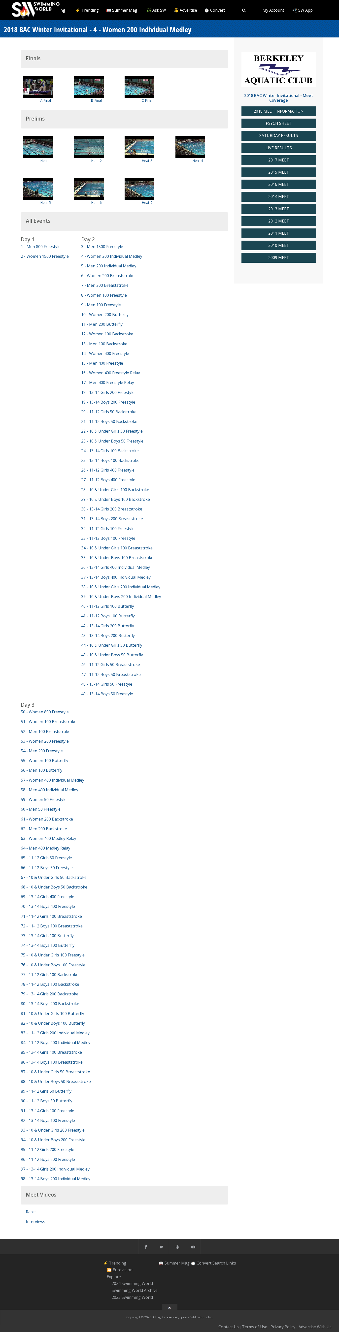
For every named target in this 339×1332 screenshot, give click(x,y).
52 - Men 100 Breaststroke (45, 731)
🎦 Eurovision (120, 1269)
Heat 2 (96, 160)
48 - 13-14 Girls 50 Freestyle (106, 684)
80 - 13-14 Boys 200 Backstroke (50, 1003)
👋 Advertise (185, 10)
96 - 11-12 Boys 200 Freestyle (48, 1159)
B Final (96, 100)
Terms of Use (254, 1327)
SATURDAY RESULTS (278, 135)
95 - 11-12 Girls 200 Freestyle (47, 1149)
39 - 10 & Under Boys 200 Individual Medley (121, 596)
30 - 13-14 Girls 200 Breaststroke (111, 509)
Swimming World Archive (135, 1290)
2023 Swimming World (132, 1297)
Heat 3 (147, 160)
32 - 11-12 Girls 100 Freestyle (108, 528)
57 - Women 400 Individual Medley (52, 780)
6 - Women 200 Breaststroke (108, 275)
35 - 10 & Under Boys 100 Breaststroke (117, 557)
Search (218, 1263)
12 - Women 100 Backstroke (107, 334)
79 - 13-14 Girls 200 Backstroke (49, 994)
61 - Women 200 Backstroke (47, 819)
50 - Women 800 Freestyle (45, 712)
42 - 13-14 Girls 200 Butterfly (107, 626)
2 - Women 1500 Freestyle (45, 256)
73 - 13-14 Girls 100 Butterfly (47, 935)
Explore (114, 1276)
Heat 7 (147, 202)
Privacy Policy (283, 1327)
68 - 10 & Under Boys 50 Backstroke (54, 887)
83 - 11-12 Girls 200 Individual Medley (55, 1033)
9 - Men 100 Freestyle (101, 305)
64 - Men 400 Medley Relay (45, 848)
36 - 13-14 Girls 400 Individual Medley (115, 567)
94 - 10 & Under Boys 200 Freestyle (53, 1139)
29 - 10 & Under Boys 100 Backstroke (115, 499)
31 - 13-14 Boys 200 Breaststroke (112, 518)
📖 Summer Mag (121, 10)
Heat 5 (45, 202)
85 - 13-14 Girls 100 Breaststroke (51, 1052)
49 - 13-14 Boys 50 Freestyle (107, 694)
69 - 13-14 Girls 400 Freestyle (47, 896)
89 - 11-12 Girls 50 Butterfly (46, 1091)
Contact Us (228, 1327)
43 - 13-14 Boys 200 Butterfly (108, 635)
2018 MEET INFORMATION (279, 111)
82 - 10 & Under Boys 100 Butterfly (53, 1023)
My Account (273, 10)
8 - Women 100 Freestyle (104, 295)
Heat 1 (45, 160)
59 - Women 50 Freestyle (44, 799)
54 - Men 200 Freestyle (42, 751)
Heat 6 (96, 202)
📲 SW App (302, 10)
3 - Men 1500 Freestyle (102, 246)
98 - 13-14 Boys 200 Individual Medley (55, 1178)
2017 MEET (278, 160)
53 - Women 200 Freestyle (45, 741)
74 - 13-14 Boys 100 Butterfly (47, 945)
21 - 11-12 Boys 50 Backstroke (109, 421)
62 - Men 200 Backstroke (44, 828)
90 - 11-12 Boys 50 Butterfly (46, 1101)
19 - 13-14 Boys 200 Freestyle (108, 402)
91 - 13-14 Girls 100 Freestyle (47, 1110)
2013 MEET (278, 209)
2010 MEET (278, 245)
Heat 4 (197, 160)
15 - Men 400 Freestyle (102, 363)
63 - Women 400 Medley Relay (48, 838)
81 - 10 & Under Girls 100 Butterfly (52, 1013)
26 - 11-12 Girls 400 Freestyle (108, 470)
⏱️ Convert (214, 10)
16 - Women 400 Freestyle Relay (110, 373)
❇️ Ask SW (156, 10)
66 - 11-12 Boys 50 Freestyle (47, 867)
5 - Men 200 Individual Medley (108, 266)
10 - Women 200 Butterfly (105, 314)
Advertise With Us (315, 1327)
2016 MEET (278, 184)
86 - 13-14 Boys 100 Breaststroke (52, 1062)
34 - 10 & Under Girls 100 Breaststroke (117, 548)
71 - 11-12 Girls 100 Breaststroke (51, 916)
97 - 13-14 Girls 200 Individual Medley (55, 1169)
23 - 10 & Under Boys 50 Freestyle (112, 441)
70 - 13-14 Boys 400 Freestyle (48, 906)
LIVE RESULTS (279, 148)
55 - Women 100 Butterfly (44, 760)
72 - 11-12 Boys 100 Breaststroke (52, 926)
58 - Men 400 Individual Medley (49, 790)
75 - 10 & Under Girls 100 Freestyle (53, 955)
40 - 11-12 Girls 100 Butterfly (107, 606)
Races (31, 1211)
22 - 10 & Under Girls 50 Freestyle (112, 431)
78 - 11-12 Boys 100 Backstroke (50, 984)
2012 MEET (278, 221)
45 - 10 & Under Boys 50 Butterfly (112, 655)
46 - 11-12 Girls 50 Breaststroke (110, 664)
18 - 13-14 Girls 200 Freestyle (108, 392)
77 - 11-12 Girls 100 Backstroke (49, 974)
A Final (45, 100)
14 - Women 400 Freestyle (105, 353)
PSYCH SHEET (279, 123)
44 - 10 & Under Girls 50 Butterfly (111, 645)
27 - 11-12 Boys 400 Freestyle (108, 479)
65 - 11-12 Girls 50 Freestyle (46, 857)
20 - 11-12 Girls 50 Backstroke (108, 411)
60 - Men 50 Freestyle (41, 809)
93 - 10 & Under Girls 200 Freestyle (53, 1130)
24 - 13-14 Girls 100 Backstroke (110, 450)
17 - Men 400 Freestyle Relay (107, 382)
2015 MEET (278, 172)
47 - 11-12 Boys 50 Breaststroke (111, 674)
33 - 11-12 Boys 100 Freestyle (108, 538)
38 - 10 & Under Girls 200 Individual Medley (120, 587)
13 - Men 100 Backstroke (104, 344)
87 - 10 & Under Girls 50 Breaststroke (55, 1072)
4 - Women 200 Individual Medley (111, 256)
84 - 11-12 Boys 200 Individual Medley (55, 1042)
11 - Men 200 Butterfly (102, 324)
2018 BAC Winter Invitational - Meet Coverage (278, 98)
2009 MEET (278, 257)
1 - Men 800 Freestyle (41, 246)
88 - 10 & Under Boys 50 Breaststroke (56, 1081)
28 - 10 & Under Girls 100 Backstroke (115, 489)
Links (231, 1263)
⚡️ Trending (87, 10)
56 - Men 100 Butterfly (41, 770)
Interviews (35, 1221)
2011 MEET (278, 233)
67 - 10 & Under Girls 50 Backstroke (54, 877)
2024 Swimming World (132, 1283)
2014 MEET (278, 196)
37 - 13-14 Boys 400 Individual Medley (116, 577)
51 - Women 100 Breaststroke (48, 721)
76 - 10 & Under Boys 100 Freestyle (53, 965)
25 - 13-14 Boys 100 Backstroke (110, 460)
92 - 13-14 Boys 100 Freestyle (48, 1120)
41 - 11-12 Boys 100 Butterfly (108, 616)
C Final (147, 100)
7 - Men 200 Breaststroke (105, 285)
